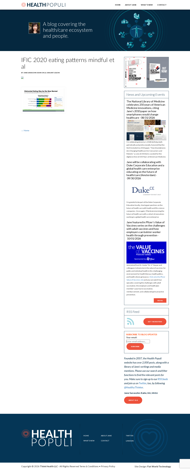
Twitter (142, 383)
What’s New (147, 5)
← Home (25, 130)
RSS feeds (163, 379)
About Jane (130, 5)
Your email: (131, 337)
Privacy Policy (108, 466)
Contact (162, 5)
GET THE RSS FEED (155, 322)
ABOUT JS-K (133, 400)
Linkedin (130, 441)
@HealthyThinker (133, 387)
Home (118, 5)
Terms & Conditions (89, 466)
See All (160, 300)
